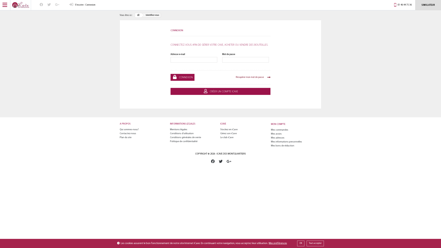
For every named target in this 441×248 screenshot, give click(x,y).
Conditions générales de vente (185, 137)
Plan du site (125, 137)
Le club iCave (226, 137)
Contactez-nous (128, 133)
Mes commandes (279, 130)
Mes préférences (278, 243)
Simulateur (428, 5)
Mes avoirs (276, 134)
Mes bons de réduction (282, 145)
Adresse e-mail (178, 54)
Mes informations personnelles (286, 142)
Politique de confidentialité (183, 141)
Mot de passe (228, 54)
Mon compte (278, 124)
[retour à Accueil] (138, 15)
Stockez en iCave (229, 129)
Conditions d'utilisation (182, 133)
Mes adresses (277, 138)
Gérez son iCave (228, 133)
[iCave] (20, 5)
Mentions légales (178, 129)
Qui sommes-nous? (129, 129)
